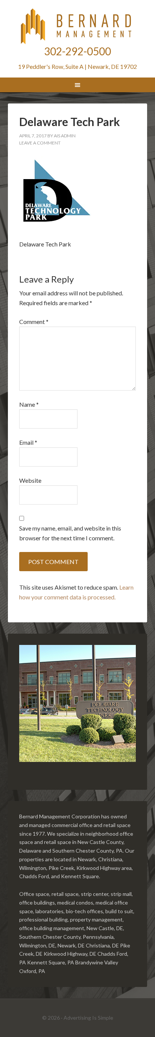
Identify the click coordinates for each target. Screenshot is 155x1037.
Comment (34, 321)
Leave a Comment (40, 143)
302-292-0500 (77, 51)
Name (29, 404)
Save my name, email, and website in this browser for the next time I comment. (70, 533)
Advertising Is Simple (88, 1017)
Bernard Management (77, 26)
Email (28, 442)
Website (30, 480)
